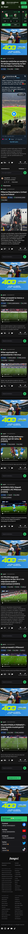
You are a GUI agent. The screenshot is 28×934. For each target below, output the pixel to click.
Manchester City (18, 903)
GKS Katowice (4, 916)
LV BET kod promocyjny (6, 880)
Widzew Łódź (4, 912)
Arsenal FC (17, 897)
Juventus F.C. (17, 916)
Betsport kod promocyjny (7, 874)
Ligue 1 (16, 884)
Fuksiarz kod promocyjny (7, 878)
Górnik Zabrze (4, 903)
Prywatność (17, 865)
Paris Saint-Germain (19, 914)
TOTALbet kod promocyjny (7, 891)
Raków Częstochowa (6, 914)
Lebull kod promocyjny (6, 872)
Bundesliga (17, 880)
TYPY (15, 24)
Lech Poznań (4, 901)
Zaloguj (24, 7)
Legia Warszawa (5, 897)
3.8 (11, 21)
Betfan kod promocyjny (6, 884)
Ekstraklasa (17, 870)
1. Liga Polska (17, 872)
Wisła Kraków (4, 899)
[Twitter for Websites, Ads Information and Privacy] (25, 136)
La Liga (16, 878)
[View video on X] (14, 113)
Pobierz (24, 3)
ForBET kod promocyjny (6, 889)
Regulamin (4, 865)
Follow (18, 77)
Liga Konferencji (18, 889)
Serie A (16, 882)
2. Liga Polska (17, 874)
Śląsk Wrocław (5, 905)
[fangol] (14, 858)
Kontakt (17, 863)
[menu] (2, 7)
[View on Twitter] (25, 77)
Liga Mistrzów (17, 885)
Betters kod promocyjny (6, 885)
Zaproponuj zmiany (6, 863)
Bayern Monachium (19, 911)
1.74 (5, 21)
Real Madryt (17, 907)
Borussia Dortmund (19, 912)
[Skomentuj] (24, 256)
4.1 (17, 21)
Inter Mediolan (18, 918)
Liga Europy (17, 887)
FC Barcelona (17, 909)
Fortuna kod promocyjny (7, 882)
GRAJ (6, 24)
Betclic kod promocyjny (6, 887)
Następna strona (13, 778)
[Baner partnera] (14, 42)
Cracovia (3, 907)
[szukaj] (19, 7)
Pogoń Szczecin (5, 911)
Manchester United (19, 905)
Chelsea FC (17, 899)
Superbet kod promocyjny (7, 876)
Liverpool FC (17, 901)
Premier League (18, 876)
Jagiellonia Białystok (6, 909)
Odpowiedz (15, 182)
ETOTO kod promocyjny (7, 870)
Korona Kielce (4, 918)
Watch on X (21, 94)
